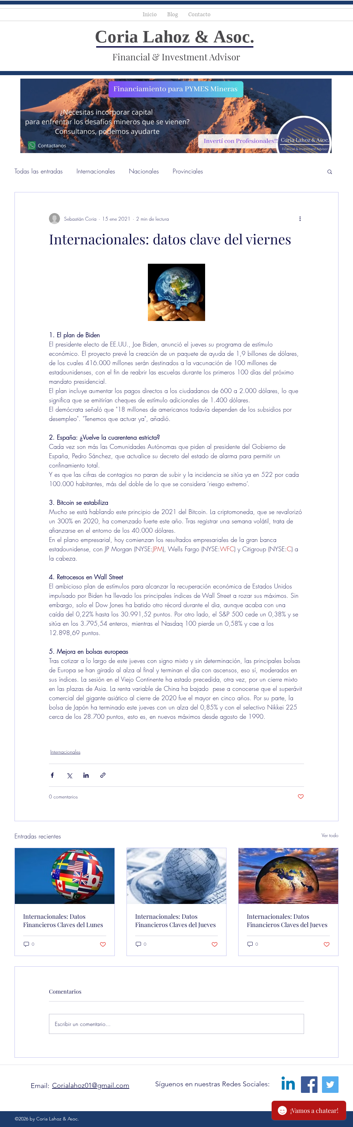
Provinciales (188, 171)
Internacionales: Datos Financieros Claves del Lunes (63, 920)
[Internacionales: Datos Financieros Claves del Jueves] (176, 876)
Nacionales (144, 171)
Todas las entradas (38, 171)
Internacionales (96, 171)
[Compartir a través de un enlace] (103, 775)
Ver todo (330, 835)
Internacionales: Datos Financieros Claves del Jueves (175, 920)
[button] (329, 171)
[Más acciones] (300, 218)
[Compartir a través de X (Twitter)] (69, 775)
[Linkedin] (288, 1084)
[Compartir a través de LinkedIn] (86, 775)
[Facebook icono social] (309, 1084)
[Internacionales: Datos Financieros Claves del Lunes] (64, 876)
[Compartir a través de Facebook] (52, 775)
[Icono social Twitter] (330, 1084)
